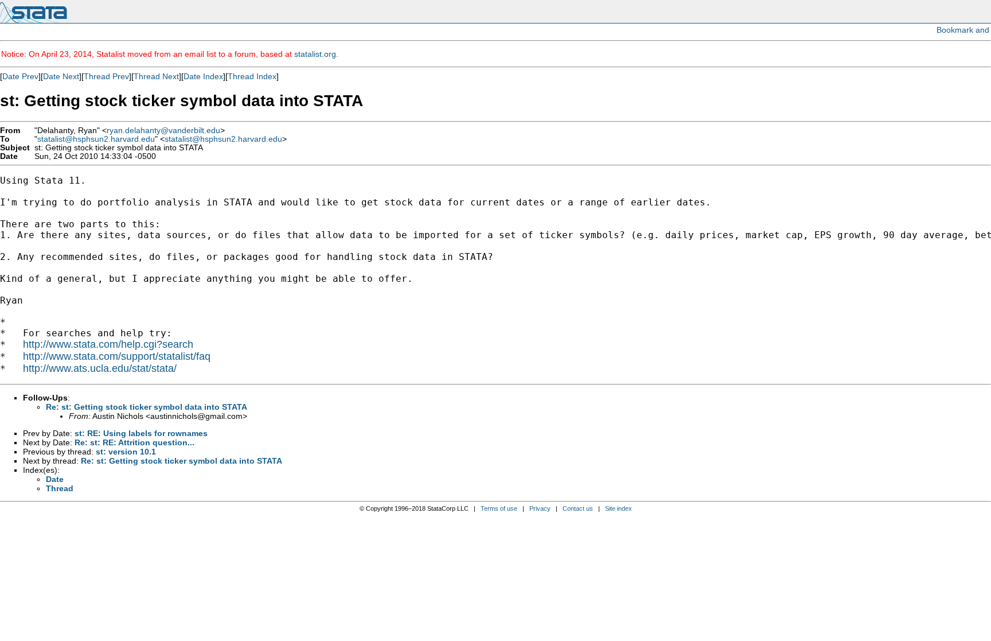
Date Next (61, 76)
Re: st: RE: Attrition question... (134, 442)
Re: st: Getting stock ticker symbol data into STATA (146, 406)
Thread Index (252, 76)
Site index (618, 508)
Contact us (578, 508)
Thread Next (156, 76)
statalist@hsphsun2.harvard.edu (96, 139)
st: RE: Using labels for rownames (141, 433)
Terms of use (499, 508)
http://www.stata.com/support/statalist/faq (116, 356)
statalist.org (315, 54)
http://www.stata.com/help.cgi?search (108, 344)
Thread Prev (106, 76)
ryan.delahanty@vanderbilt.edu (163, 130)
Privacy (540, 508)
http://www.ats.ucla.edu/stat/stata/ (100, 368)
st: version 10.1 (126, 451)
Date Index (203, 76)
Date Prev (20, 76)
